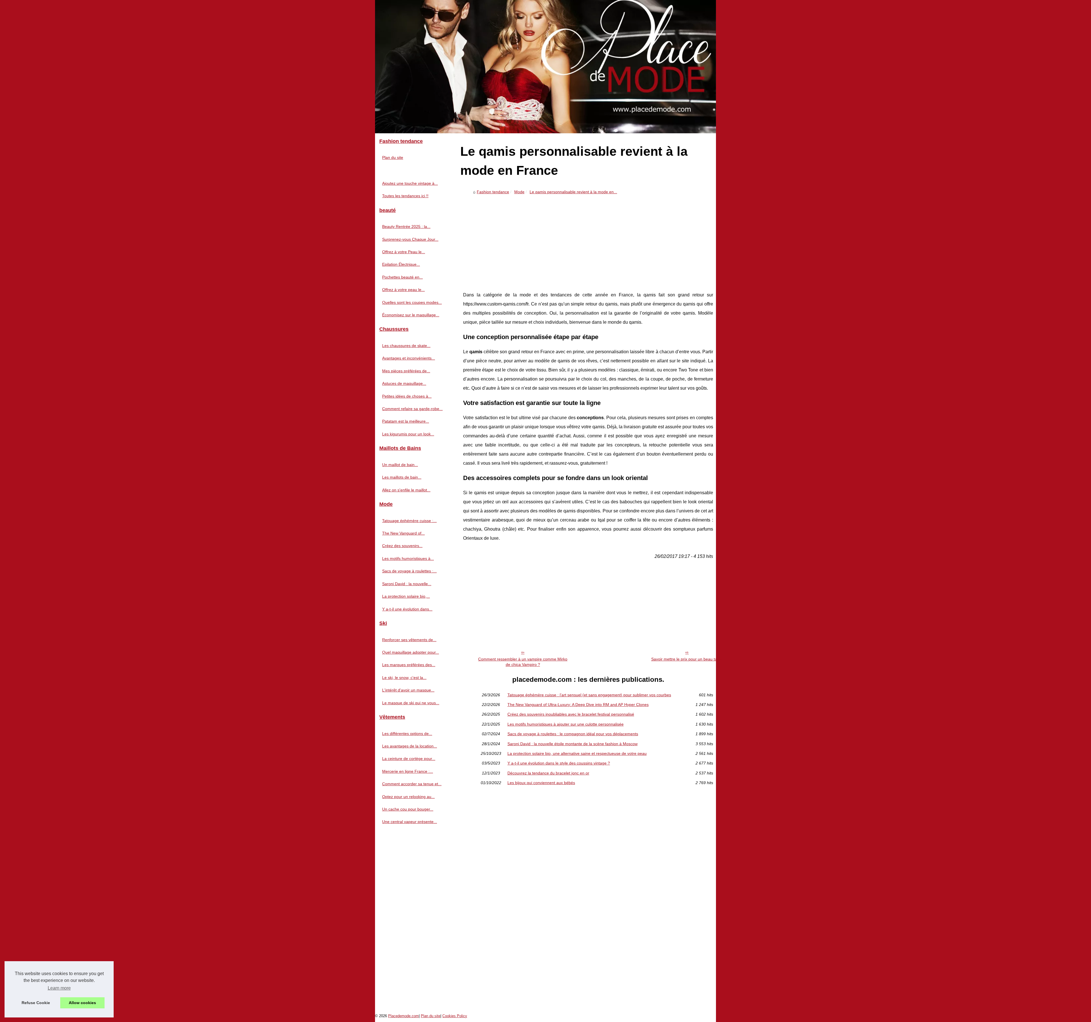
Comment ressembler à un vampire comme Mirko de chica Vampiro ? (522, 662)
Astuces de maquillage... (404, 383)
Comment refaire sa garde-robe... (412, 408)
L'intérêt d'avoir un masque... (408, 690)
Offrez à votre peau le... (403, 289)
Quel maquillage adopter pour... (410, 652)
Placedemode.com (403, 1016)
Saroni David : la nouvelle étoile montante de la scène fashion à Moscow (572, 744)
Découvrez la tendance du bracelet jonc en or (548, 773)
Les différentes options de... (407, 733)
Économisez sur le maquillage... (410, 315)
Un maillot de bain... (400, 464)
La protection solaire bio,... (406, 596)
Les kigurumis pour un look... (408, 434)
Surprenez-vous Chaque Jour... (410, 239)
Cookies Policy (454, 1016)
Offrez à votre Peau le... (403, 252)
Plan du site (392, 157)
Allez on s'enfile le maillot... (406, 490)
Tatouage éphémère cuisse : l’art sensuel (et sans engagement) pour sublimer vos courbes (589, 695)
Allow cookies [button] (82, 1002)
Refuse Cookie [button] (36, 1002)
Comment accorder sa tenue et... (412, 784)
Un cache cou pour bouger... (407, 809)
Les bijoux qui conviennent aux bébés (541, 783)
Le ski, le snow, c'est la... (404, 677)
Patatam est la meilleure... (405, 421)
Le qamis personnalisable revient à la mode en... (573, 192)
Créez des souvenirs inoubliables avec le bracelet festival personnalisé (570, 714)
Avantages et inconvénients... (408, 358)
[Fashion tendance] (545, 66)
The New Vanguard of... (403, 533)
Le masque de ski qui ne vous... (410, 703)
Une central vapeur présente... (409, 821)
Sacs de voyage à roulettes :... (409, 571)
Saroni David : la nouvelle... (406, 583)
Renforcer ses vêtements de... (409, 639)
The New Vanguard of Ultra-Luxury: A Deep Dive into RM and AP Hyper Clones (578, 705)
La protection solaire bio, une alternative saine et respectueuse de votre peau (577, 753)
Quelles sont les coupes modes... (412, 302)
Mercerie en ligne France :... (407, 771)
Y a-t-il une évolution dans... (407, 609)
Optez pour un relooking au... (408, 796)
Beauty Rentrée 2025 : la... (406, 226)
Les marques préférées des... (408, 664)
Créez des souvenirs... (402, 545)
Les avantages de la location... (409, 746)
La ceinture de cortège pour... (408, 758)
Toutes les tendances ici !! (405, 196)
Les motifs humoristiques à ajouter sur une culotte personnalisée (565, 724)
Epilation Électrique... (401, 264)
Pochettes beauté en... (402, 277)
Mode (519, 192)
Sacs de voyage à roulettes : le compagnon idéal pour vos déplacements (572, 734)
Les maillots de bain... (401, 477)
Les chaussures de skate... (406, 345)
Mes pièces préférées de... (406, 371)
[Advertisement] (588, 239)
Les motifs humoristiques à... (408, 558)
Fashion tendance (493, 192)
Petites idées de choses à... (407, 396)
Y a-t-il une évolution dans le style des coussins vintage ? (558, 763)
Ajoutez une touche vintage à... (410, 183)
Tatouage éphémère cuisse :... (409, 520)
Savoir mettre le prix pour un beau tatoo (687, 659)
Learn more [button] (59, 988)
